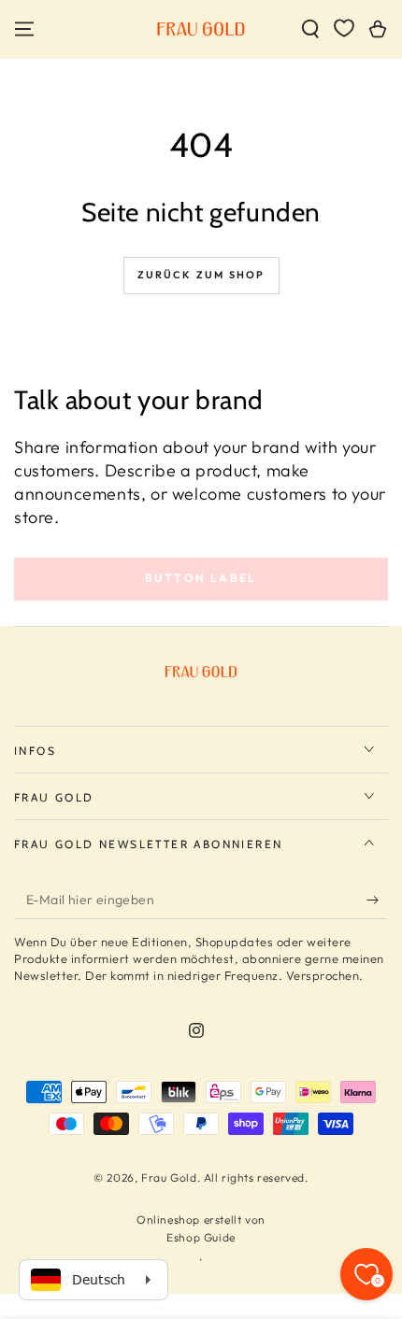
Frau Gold (168, 1177)
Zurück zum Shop (201, 274)
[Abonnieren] (377, 900)
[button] (310, 29)
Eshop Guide (201, 1237)
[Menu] (24, 29)
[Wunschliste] (344, 28)
